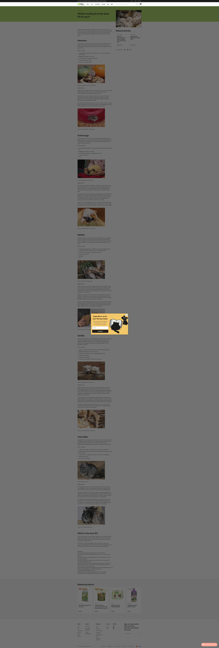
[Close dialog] (127, 315)
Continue (100, 331)
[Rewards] (209, 644)
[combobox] (125, 4)
